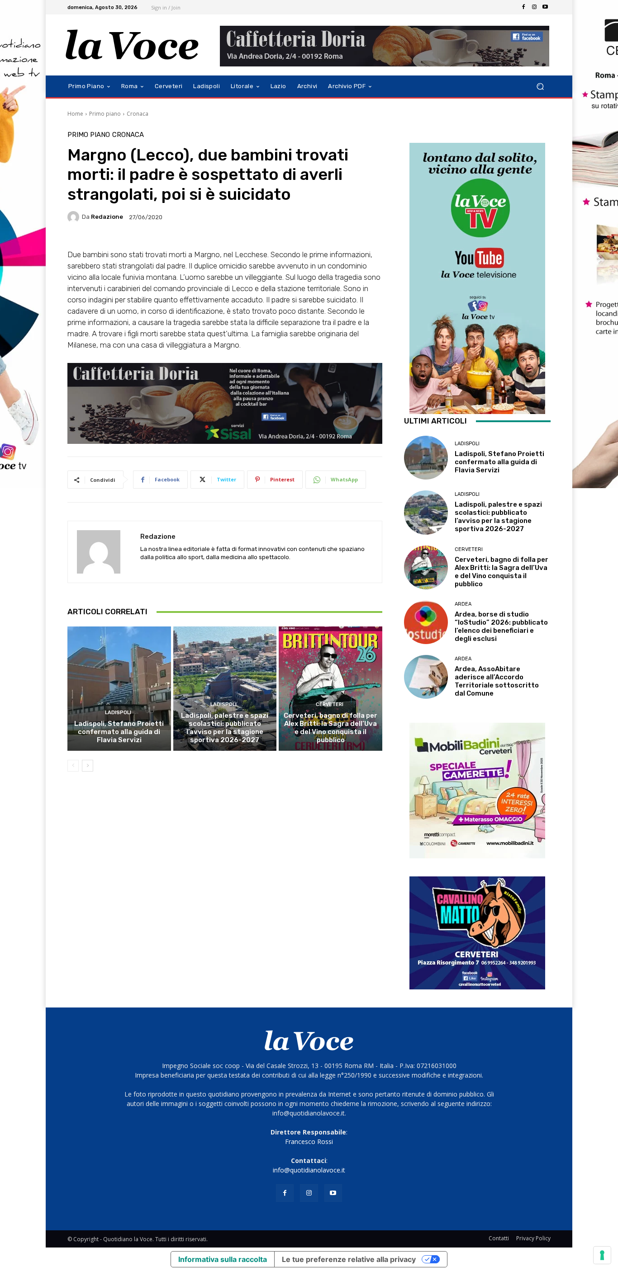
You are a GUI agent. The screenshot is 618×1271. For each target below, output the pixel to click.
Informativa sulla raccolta (222, 1259)
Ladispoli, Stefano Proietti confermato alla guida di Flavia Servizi (119, 732)
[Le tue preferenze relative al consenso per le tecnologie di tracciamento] (602, 1255)
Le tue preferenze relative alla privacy (349, 1259)
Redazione (107, 217)
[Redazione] (74, 217)
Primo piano (105, 114)
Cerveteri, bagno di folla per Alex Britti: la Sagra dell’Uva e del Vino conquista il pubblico (330, 727)
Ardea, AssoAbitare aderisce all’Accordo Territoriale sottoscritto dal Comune (497, 681)
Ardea (463, 604)
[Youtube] (545, 7)
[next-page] (87, 766)
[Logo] (132, 44)
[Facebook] (523, 7)
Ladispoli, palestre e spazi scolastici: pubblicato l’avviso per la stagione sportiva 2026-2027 (224, 727)
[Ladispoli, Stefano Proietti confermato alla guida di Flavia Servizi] (119, 688)
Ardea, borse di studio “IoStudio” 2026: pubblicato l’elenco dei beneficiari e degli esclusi (501, 626)
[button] (540, 86)
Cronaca (137, 114)
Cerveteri (329, 704)
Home (75, 114)
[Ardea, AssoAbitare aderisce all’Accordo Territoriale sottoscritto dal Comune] (426, 677)
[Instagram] (534, 7)
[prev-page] (73, 766)
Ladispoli (118, 712)
